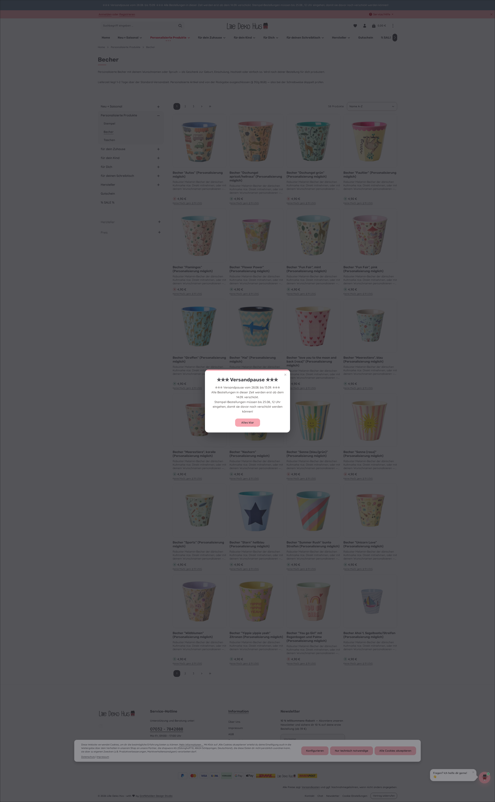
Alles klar (247, 422)
